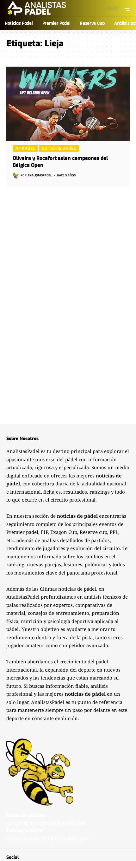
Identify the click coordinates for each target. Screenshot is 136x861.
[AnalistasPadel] (36, 8)
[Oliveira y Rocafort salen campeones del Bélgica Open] (68, 104)
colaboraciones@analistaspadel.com (47, 838)
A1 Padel (25, 148)
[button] (124, 8)
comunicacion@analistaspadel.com (46, 823)
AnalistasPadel (40, 175)
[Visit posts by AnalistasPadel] (16, 175)
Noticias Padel (59, 148)
